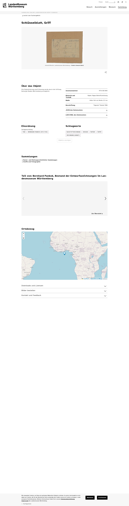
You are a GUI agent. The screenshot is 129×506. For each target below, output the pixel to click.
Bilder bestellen (28, 290)
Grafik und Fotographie (31, 162)
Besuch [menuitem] (89, 7)
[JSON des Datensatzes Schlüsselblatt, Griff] (107, 110)
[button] (64, 254)
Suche (106, 2)
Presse (101, 2)
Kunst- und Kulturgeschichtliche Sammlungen (40, 160)
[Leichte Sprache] (118, 2)
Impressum (25, 501)
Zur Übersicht (97, 213)
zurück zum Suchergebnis (31, 15)
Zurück (23, 198)
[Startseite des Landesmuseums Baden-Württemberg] (15, 6)
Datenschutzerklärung (68, 499)
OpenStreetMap (96, 279)
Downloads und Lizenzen (32, 286)
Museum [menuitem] (112, 7)
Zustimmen (102, 497)
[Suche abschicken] (114, 2)
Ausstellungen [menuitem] (100, 7)
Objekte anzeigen (64, 140)
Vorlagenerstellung (27, 129)
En (126, 2)
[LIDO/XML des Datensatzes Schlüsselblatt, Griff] (107, 115)
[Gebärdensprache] (122, 2)
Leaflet (86, 279)
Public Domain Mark (77, 65)
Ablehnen (90, 497)
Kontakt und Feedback (31, 295)
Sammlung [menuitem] (122, 7)
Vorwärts (105, 198)
